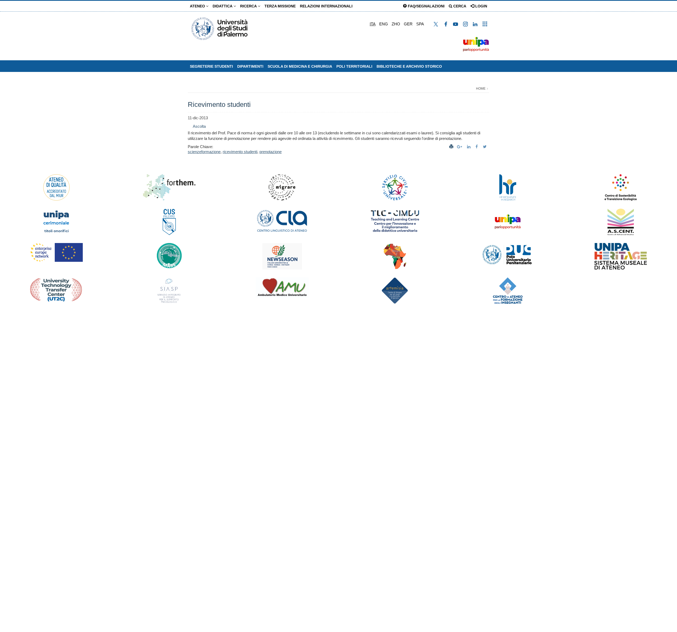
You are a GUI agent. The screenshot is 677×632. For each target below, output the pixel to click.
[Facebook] (477, 146)
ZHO (396, 24)
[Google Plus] (460, 146)
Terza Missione (280, 6)
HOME (481, 88)
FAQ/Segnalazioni (426, 6)
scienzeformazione (204, 151)
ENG (383, 24)
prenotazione (270, 151)
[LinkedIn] (469, 146)
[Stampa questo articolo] (451, 146)
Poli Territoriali (354, 66)
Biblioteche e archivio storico (409, 66)
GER (408, 24)
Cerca (459, 6)
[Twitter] (485, 146)
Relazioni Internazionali (326, 6)
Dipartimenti (250, 66)
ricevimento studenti (240, 151)
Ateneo (198, 6)
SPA (420, 24)
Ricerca (249, 6)
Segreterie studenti (211, 66)
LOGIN (480, 6)
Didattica (223, 6)
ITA (373, 24)
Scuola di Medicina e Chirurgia (300, 66)
